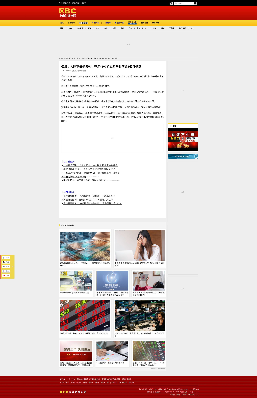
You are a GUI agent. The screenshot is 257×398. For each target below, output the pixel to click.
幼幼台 (91, 382)
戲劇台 (85, 382)
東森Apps (76, 3)
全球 (106, 28)
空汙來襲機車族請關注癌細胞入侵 (74, 293)
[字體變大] (6, 263)
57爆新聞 (107, 23)
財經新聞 (71, 23)
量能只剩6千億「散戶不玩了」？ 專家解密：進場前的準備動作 (149, 364)
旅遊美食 (155, 23)
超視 (108, 382)
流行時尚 (182, 28)
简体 (84, 3)
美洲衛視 (114, 382)
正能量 (171, 28)
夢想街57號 (119, 23)
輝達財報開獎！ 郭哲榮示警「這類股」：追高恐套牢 (89, 196)
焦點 (70, 28)
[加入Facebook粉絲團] (6, 272)
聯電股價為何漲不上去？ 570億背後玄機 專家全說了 (89, 169)
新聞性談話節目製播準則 (111, 379)
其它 (192, 28)
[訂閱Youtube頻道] (6, 276)
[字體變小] (6, 267)
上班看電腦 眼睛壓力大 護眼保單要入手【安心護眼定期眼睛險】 (140, 264)
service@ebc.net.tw (193, 392)
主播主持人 (71, 379)
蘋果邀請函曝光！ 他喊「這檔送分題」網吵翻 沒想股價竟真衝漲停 (112, 294)
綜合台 (78, 382)
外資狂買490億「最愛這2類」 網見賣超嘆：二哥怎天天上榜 (140, 334)
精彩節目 (144, 23)
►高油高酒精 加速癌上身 (73, 176)
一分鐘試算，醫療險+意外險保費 (110, 363)
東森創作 (131, 382)
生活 (155, 28)
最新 (62, 28)
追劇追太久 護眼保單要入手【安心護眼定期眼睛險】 (149, 294)
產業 (89, 28)
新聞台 (72, 382)
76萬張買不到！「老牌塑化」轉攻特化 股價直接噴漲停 (90, 165)
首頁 (62, 23)
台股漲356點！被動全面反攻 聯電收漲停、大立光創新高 (84, 333)
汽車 (130, 28)
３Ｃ (146, 28)
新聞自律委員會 (82, 379)
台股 (114, 28)
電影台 (97, 382)
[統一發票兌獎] (183, 158)
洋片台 (103, 382)
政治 (98, 28)
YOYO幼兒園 (123, 382)
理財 (138, 28)
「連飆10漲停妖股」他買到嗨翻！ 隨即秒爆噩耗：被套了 (91, 173)
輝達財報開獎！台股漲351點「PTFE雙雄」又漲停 (88, 199)
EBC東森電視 (64, 3)
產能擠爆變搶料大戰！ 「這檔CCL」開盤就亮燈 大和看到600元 (85, 264)
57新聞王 (95, 23)
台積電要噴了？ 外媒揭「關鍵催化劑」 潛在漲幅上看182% (92, 203)
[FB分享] (6, 258)
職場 (163, 28)
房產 (122, 28)
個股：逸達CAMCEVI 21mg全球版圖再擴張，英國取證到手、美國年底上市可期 (76, 364)
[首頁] (67, 12)
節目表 (62, 379)
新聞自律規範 (95, 379)
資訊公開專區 (126, 379)
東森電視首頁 (64, 382)
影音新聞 (79, 28)
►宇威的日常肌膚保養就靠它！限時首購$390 (83, 180)
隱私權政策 (196, 389)
